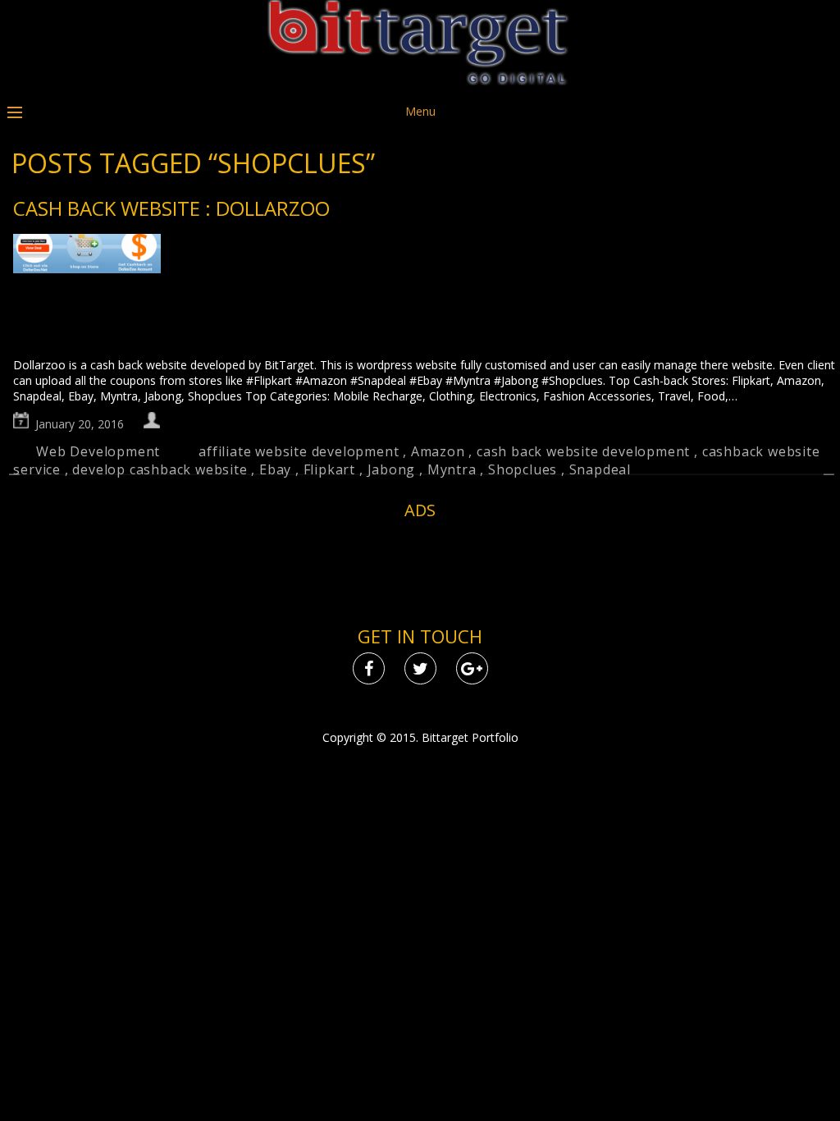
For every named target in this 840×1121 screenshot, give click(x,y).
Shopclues (522, 469)
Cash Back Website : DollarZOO (171, 208)
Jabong (392, 469)
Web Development (98, 451)
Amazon (438, 451)
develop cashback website (159, 469)
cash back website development (583, 451)
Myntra (452, 469)
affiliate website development (299, 451)
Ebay (275, 469)
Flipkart (329, 469)
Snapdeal (600, 469)
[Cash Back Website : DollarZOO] (424, 295)
